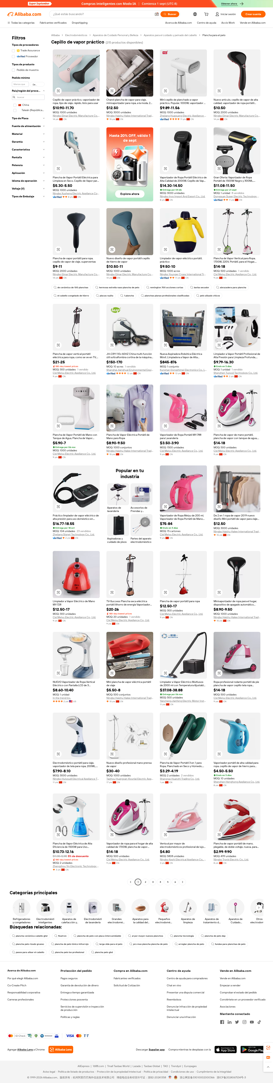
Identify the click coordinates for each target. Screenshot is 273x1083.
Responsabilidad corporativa (23, 992)
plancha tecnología (184, 936)
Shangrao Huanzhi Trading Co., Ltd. (180, 778)
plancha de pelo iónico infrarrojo (72, 944)
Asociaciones (227, 1006)
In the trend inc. (62, 697)
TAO (165, 1066)
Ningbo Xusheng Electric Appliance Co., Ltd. (76, 193)
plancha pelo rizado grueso (30, 944)
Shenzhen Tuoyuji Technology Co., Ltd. (236, 372)
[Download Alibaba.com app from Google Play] (253, 1049)
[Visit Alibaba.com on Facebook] (222, 1022)
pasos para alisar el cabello (30, 952)
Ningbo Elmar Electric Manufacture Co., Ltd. (76, 115)
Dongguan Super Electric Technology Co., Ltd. (237, 196)
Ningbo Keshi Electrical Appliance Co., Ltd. (183, 859)
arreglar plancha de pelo (191, 944)
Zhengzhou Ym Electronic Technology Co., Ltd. (76, 866)
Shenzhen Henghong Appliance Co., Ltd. (237, 781)
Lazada (137, 1066)
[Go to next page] (182, 882)
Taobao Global (152, 1066)
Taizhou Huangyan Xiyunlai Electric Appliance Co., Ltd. (129, 778)
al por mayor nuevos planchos (147, 936)
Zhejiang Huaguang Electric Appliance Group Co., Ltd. (183, 115)
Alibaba (55, 35)
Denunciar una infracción (181, 1016)
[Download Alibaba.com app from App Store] (225, 1049)
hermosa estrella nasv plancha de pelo (119, 287)
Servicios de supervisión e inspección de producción (82, 1008)
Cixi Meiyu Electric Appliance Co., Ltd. (235, 274)
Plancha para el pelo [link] (213, 35)
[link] (268, 1048)
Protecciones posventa (74, 999)
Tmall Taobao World (118, 1066)
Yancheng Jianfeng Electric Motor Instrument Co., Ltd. (183, 700)
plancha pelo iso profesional (69, 952)
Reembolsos (174, 999)
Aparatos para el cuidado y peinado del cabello (170, 35)
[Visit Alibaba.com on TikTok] (259, 1022)
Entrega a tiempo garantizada (77, 992)
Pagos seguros (69, 978)
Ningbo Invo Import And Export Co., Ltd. (182, 196)
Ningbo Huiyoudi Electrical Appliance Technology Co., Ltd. (76, 778)
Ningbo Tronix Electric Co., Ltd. (231, 859)
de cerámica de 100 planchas (72, 287)
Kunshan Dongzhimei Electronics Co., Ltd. (183, 369)
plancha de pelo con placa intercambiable (99, 936)
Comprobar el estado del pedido (238, 992)
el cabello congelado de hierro (73, 295)
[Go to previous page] (130, 882)
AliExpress (84, 1066)
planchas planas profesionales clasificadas (167, 295)
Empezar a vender (230, 985)
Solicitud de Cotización (127, 985)
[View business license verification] (170, 1077)
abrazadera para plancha (233, 287)
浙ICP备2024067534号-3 (231, 1077)
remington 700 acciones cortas (166, 287)
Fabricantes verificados (127, 978)
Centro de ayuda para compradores (187, 978)
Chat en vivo (174, 985)
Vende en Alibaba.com (233, 978)
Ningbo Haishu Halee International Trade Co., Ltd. (129, 115)
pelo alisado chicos (210, 295)
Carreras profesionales (20, 999)
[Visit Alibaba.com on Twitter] (237, 1022)
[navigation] (28, 459)
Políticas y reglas (70, 1016)
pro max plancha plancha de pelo (150, 944)
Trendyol (176, 1066)
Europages (190, 1066)
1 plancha (129, 295)
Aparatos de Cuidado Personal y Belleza (115, 35)
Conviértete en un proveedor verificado (243, 999)
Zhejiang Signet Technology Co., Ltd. (74, 534)
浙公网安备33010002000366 (197, 1077)
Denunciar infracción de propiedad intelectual (187, 1008)
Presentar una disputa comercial (185, 992)
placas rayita (106, 295)
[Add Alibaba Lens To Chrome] (60, 1049)
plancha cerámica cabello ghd (31, 936)
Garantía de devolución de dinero (80, 985)
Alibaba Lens (25, 1049)
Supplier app (157, 1049)
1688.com (98, 1066)
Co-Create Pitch (16, 985)
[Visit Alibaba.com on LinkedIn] (229, 1022)
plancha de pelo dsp (215, 936)
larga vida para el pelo (110, 944)
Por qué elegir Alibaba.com (22, 978)
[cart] (207, 14)
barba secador (201, 287)
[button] (157, 14)
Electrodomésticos (76, 35)
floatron (62, 936)
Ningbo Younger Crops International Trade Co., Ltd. (183, 274)
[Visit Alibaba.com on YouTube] (252, 1022)
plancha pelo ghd (104, 952)
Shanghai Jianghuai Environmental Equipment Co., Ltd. (129, 369)
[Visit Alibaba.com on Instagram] (244, 1022)
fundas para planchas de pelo (230, 944)
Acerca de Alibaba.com (21, 970)
